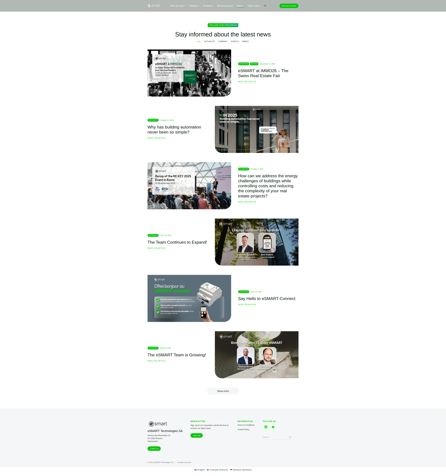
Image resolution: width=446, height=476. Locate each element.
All (199, 41)
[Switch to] (266, 6)
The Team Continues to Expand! (177, 242)
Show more (223, 391)
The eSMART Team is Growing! (177, 354)
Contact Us (154, 449)
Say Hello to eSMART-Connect (266, 298)
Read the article (247, 82)
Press (245, 41)
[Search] (290, 437)
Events (235, 41)
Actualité (209, 41)
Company (223, 41)
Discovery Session (289, 6)
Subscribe (196, 435)
